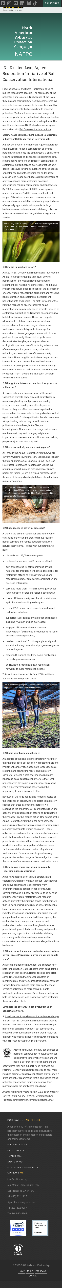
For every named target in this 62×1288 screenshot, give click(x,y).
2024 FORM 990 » (15, 1162)
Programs (41, 1271)
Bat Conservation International (35, 129)
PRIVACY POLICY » (15, 1150)
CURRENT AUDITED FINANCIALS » (22, 1167)
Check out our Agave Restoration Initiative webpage (32, 1016)
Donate (33, 1276)
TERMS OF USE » (14, 1156)
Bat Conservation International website (37, 1020)
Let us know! (39, 1086)
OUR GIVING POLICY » (17, 1145)
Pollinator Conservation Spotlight (19, 1070)
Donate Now (52, 3)
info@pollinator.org (17, 1179)
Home (22, 1271)
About (30, 1271)
